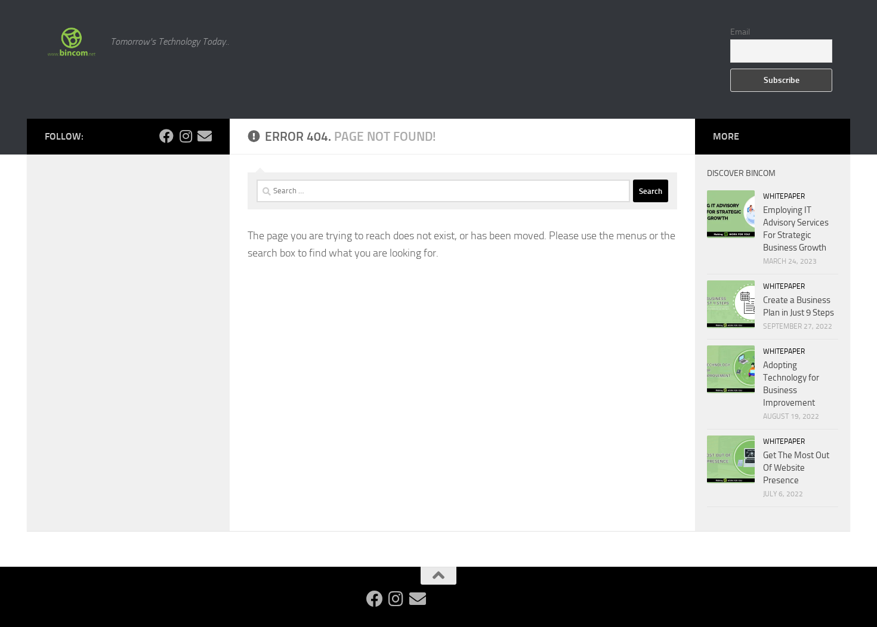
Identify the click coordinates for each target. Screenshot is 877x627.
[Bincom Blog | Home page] (71, 42)
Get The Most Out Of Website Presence (796, 468)
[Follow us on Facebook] (166, 136)
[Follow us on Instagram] (185, 136)
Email (740, 32)
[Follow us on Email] (204, 136)
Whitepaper (784, 196)
